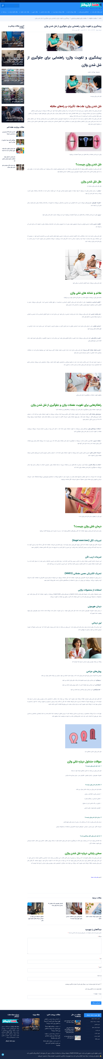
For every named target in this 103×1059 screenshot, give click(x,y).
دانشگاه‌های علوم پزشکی (84, 12)
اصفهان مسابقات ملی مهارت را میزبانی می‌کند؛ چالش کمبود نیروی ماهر (35, 918)
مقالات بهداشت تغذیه (71, 12)
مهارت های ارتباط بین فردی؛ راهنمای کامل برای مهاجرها (52, 1036)
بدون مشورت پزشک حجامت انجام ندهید (93, 917)
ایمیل (99, 967)
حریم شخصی (97, 1024)
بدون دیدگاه (75, 30)
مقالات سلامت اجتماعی (45, 12)
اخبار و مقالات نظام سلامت (97, 12)
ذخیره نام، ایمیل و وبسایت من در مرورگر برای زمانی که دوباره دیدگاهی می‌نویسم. (82, 984)
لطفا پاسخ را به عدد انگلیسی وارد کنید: (93, 989)
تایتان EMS (97, 1039)
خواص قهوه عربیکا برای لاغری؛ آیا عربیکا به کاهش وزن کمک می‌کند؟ (52, 1021)
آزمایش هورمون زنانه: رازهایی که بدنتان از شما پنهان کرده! (55, 904)
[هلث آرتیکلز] (91, 5)
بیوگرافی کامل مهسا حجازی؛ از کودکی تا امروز (8, 141)
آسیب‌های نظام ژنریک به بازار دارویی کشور (69, 1037)
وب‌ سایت (99, 975)
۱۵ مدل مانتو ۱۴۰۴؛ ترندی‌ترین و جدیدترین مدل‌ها (8, 133)
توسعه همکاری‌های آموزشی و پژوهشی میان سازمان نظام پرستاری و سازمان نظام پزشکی (69, 1030)
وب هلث (4, 12)
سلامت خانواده (93, 18)
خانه (100, 18)
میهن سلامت (97, 1033)
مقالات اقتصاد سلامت (13, 12)
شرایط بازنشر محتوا (96, 1027)
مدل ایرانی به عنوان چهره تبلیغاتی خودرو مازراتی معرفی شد (8, 159)
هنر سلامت (97, 1030)
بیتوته (97, 30)
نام (100, 958)
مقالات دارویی (35, 12)
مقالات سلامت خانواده (25, 12)
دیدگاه (99, 936)
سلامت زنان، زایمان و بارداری (79, 18)
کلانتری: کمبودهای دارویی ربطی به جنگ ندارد (69, 1021)
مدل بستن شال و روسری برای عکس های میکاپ (8, 166)
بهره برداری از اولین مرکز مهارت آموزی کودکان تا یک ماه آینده (8, 149)
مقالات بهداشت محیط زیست (58, 12)
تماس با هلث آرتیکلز (96, 1018)
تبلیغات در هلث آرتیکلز (95, 1021)
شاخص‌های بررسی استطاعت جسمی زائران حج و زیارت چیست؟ (74, 917)
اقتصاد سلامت (97, 1036)
